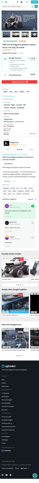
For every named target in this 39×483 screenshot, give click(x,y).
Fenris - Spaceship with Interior (10, 315)
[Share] (31, 86)
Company (4, 376)
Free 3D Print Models (8, 406)
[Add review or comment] (35, 199)
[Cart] (21, 2)
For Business (5, 393)
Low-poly (19, 104)
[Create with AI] (17, 2)
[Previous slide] (4, 20)
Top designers (6, 436)
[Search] (36, 6)
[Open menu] (2, 2)
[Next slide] (35, 20)
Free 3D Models (6, 403)
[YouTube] (6, 475)
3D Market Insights (7, 420)
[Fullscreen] (4, 12)
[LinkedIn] (2, 475)
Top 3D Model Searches (8, 426)
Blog (3, 380)
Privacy (17, 468)
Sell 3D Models (6, 413)
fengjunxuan (14, 142)
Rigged (13, 104)
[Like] (8, 86)
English (24, 468)
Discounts (5, 410)
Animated (7, 104)
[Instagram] (10, 475)
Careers (4, 383)
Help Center (5, 386)
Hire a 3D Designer (7, 400)
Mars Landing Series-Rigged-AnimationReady (13, 350)
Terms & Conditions (7, 468)
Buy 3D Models (6, 389)
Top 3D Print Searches (8, 430)
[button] (32, 6)
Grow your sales (6, 417)
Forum (4, 443)
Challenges (5, 440)
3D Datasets (5, 396)
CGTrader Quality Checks (8, 96)
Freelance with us (7, 423)
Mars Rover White (6, 279)
